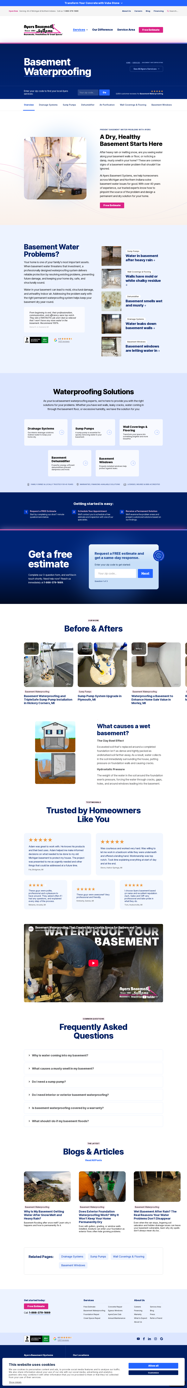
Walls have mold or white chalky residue (132, 279)
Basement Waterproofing (37, 691)
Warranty (138, 1314)
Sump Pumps (69, 105)
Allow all (153, 1365)
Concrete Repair (115, 1307)
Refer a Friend (156, 1318)
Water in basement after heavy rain (132, 256)
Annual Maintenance (116, 1318)
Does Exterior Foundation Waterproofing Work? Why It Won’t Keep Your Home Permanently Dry (102, 1202)
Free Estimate (89, 1307)
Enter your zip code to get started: (112, 564)
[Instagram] (155, 1338)
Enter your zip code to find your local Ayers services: (46, 92)
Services (79, 29)
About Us (126, 11)
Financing (159, 11)
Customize (153, 1373)
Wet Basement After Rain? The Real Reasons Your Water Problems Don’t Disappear (157, 1202)
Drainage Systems (48, 105)
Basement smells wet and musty (132, 301)
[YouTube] (138, 1339)
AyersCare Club (114, 1314)
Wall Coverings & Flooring (133, 105)
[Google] (161, 1338)
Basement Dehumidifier (69, 463)
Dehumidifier (87, 105)
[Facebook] (144, 1338)
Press (152, 1314)
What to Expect (140, 1318)
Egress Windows (115, 1310)
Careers (138, 11)
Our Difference (102, 29)
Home (128, 62)
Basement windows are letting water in (132, 346)
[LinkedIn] (149, 1338)
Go (104, 92)
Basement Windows (161, 105)
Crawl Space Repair (92, 1318)
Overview (29, 105)
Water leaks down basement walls (132, 324)
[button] (48, 664)
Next (145, 573)
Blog (148, 11)
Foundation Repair (91, 1314)
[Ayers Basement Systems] (43, 29)
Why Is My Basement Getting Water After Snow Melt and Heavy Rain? (47, 1202)
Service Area (126, 29)
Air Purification (107, 105)
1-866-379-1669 (71, 11)
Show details (15, 1382)
